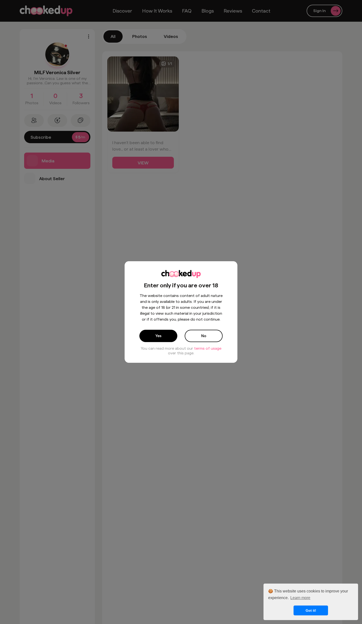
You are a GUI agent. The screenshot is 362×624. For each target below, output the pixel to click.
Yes (158, 336)
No (203, 336)
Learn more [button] (300, 598)
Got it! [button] (311, 610)
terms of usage (207, 348)
